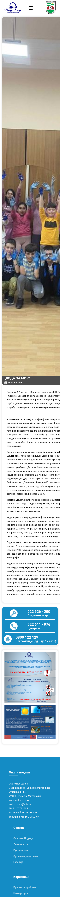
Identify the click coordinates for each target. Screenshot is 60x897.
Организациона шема (25, 856)
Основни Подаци (23, 838)
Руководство (21, 850)
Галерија (18, 862)
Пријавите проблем (24, 887)
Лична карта (20, 844)
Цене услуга (20, 893)
